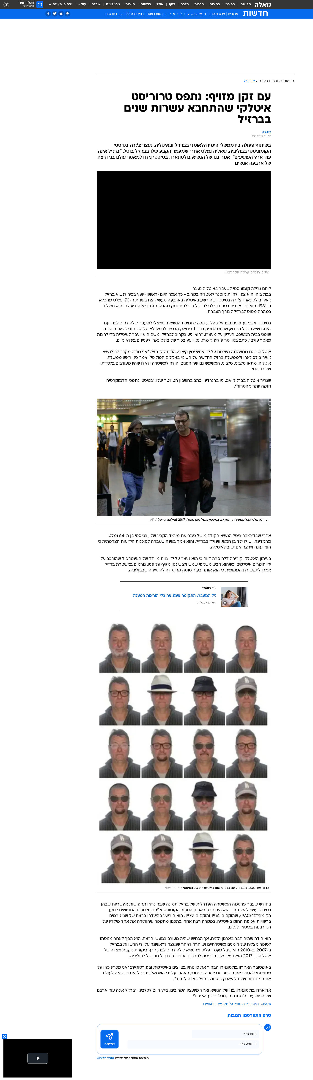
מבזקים (233, 14)
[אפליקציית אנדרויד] (67, 14)
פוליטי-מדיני (176, 14)
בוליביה (247, 1004)
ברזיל (257, 1004)
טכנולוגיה (113, 4)
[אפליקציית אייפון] (61, 14)
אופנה (96, 4)
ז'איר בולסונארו (213, 1004)
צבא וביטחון (217, 14)
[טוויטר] (55, 14)
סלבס (185, 4)
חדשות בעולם (156, 14)
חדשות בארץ (197, 14)
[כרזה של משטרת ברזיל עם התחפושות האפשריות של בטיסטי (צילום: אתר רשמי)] (184, 756)
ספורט (230, 4)
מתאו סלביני (233, 1004)
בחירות (214, 4)
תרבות (199, 4)
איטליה (266, 1004)
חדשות (245, 4)
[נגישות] (6, 5)
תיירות (130, 4)
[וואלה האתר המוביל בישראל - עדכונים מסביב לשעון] (263, 4)
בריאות (145, 4)
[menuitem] (243, 4)
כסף (172, 4)
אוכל (159, 4)
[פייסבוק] (48, 14)
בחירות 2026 (135, 14)
